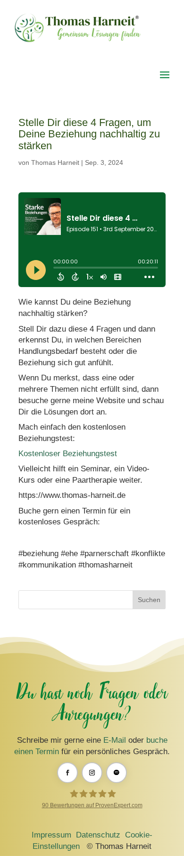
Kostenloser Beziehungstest (67, 453)
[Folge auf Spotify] (116, 772)
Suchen (149, 600)
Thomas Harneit (55, 162)
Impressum (51, 834)
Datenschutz (98, 834)
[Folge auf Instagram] (92, 772)
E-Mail (114, 740)
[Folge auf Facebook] (67, 772)
